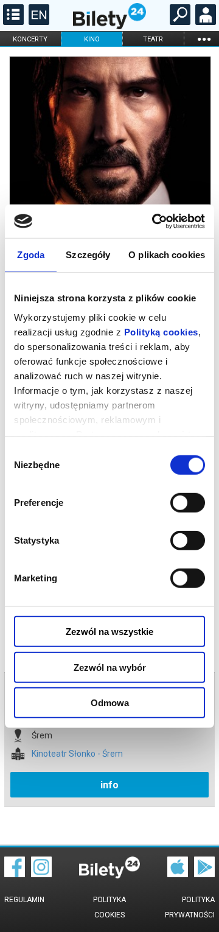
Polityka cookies (109, 907)
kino (92, 39)
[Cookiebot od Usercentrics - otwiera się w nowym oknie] (154, 221)
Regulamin (24, 899)
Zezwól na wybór (110, 667)
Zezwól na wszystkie (109, 631)
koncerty (30, 39)
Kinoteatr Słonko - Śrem (77, 754)
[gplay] (204, 874)
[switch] (187, 503)
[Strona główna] (109, 26)
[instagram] (41, 874)
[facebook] (14, 874)
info (109, 785)
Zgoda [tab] (30, 255)
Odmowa (110, 703)
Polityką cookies (161, 331)
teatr (153, 39)
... (203, 39)
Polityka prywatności (190, 907)
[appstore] (177, 874)
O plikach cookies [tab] (166, 255)
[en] (37, 22)
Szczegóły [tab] (88, 255)
